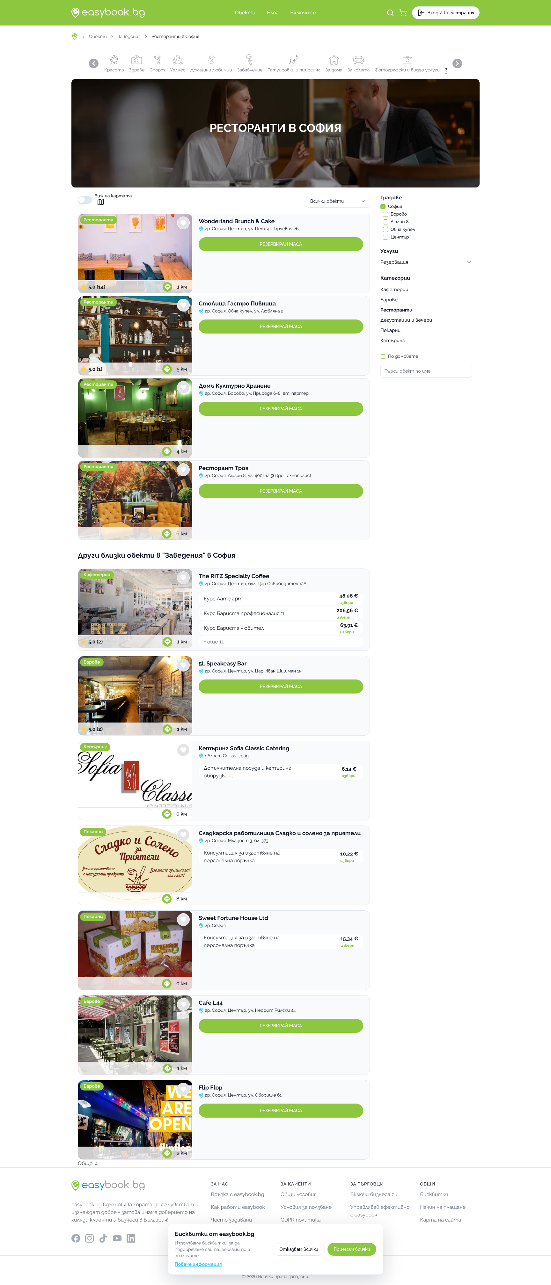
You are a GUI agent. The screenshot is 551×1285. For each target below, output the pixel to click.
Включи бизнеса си (374, 1194)
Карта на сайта (440, 1220)
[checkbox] (383, 206)
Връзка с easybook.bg (237, 1194)
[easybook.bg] (108, 13)
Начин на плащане (443, 1207)
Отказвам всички (298, 1249)
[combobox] (338, 201)
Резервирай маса (281, 244)
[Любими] (183, 223)
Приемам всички (352, 1249)
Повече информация (198, 1264)
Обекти (98, 36)
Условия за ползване (306, 1207)
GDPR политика (301, 1220)
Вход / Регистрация (451, 12)
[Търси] (390, 12)
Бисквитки (434, 1194)
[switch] (85, 200)
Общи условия (299, 1194)
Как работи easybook (238, 1207)
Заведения (129, 36)
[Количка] (403, 12)
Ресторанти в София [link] (175, 36)
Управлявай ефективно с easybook (380, 1211)
